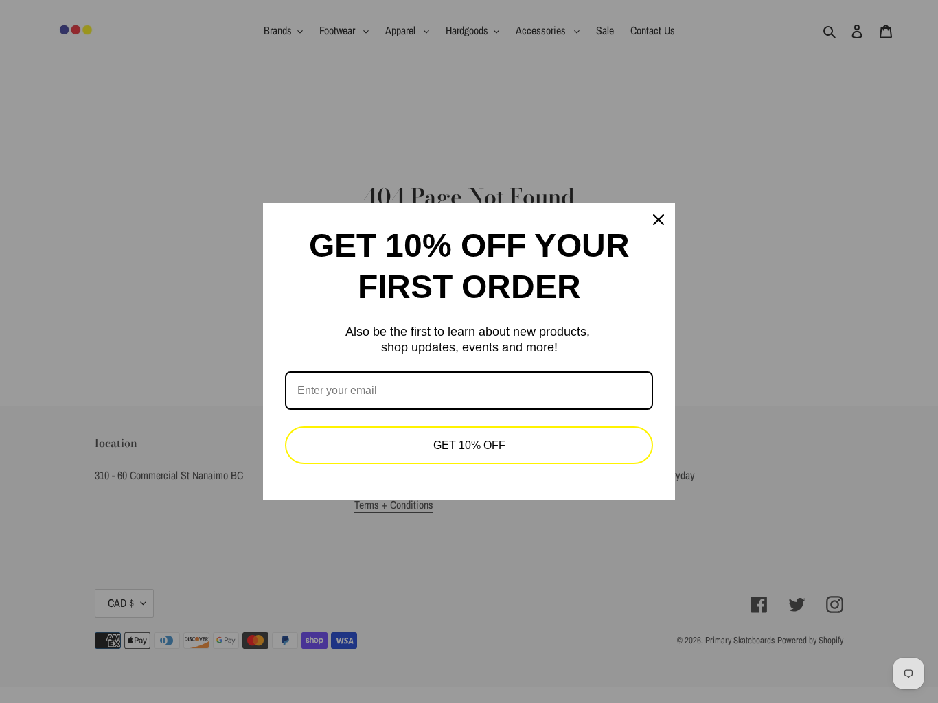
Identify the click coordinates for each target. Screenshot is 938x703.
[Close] (658, 219)
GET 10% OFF (469, 445)
